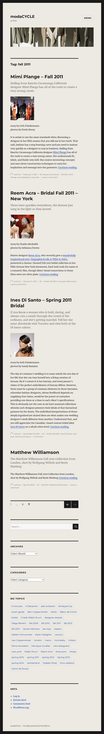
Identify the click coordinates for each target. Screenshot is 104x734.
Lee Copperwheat (21, 640)
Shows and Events (51, 174)
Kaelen (58, 629)
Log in (16, 696)
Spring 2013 (63, 657)
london (38, 640)
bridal (46, 281)
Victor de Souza (20, 668)
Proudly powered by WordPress (36, 726)
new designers (24, 177)
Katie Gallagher (43, 634)
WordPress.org (21, 707)
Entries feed (19, 700)
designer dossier (53, 617)
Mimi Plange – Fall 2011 (36, 76)
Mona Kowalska (20, 646)
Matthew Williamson (34, 452)
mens (48, 640)
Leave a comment (50, 177)
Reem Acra (34, 255)
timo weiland (67, 663)
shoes (73, 651)
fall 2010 (45, 623)
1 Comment (38, 437)
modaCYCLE (22, 16)
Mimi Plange (60, 152)
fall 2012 (68, 623)
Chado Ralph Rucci (31, 617)
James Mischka (31, 629)
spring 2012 (48, 657)
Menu (88, 18)
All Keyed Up (65, 606)
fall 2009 (33, 623)
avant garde (18, 612)
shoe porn (61, 651)
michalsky (59, 640)
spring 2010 (18, 657)
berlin (54, 612)
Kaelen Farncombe (22, 634)
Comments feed (21, 703)
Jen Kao (47, 629)
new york (35, 177)
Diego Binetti (19, 623)
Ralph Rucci (31, 651)
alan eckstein (48, 606)
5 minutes (17, 606)
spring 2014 (18, 663)
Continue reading (67, 167)
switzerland (33, 663)
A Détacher (32, 606)
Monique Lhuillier (40, 646)
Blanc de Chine (68, 612)
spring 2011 (33, 657)
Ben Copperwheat (38, 612)
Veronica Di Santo (23, 437)
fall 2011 (64, 174)
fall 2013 (16, 629)
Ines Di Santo (17, 426)
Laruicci (59, 634)
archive (17, 174)
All (41, 174)
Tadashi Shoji (50, 663)
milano (72, 640)
